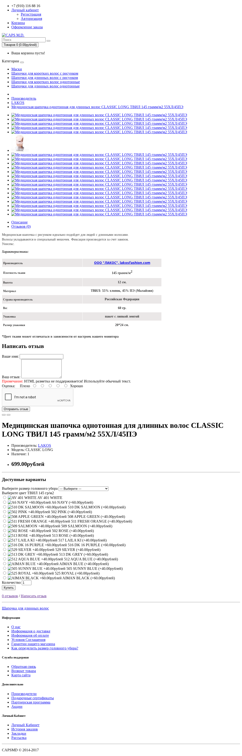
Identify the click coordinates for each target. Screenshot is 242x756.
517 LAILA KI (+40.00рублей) (82, 540)
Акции (16, 706)
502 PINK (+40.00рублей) (71, 512)
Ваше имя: (10, 356)
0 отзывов (10, 596)
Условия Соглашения (28, 640)
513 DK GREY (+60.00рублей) (83, 554)
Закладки (18, 733)
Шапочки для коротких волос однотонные (45, 82)
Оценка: (8, 386)
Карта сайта (20, 675)
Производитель (23, 98)
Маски (16, 69)
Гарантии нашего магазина (33, 644)
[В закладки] (4, 415)
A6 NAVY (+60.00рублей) (72, 502)
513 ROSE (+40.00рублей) (72, 535)
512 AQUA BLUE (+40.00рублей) (90, 559)
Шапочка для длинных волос (25, 608)
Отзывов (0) (21, 226)
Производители (24, 694)
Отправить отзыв (16, 409)
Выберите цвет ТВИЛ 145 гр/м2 (28, 493)
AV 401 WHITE (49, 498)
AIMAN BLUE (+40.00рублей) (84, 564)
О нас (16, 627)
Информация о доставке (30, 631)
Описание (19, 222)
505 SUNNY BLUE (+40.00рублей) (94, 569)
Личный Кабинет (25, 725)
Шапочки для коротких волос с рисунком (44, 73)
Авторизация (31, 19)
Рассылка (18, 738)
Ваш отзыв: (11, 377)
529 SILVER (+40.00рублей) (77, 550)
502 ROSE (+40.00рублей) (72, 531)
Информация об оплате (30, 635)
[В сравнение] (8, 415)
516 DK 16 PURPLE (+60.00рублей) (96, 545)
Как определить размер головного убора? (44, 648)
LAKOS (17, 103)
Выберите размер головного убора (30, 488)
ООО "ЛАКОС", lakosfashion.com (122, 262)
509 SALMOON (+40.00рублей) (86, 526)
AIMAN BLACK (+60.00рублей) (88, 578)
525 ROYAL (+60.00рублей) (76, 573)
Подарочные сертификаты (32, 698)
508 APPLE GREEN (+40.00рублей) (96, 517)
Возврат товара (23, 671)
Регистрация (31, 14)
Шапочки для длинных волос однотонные (45, 86)
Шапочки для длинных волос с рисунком (44, 78)
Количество (11, 582)
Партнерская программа (30, 702)
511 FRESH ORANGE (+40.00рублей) (101, 521)
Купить (9, 587)
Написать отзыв (34, 596)
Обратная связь (23, 667)
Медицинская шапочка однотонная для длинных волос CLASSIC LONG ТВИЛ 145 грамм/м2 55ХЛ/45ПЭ (97, 107)
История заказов (24, 729)
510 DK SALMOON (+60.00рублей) (96, 507)
